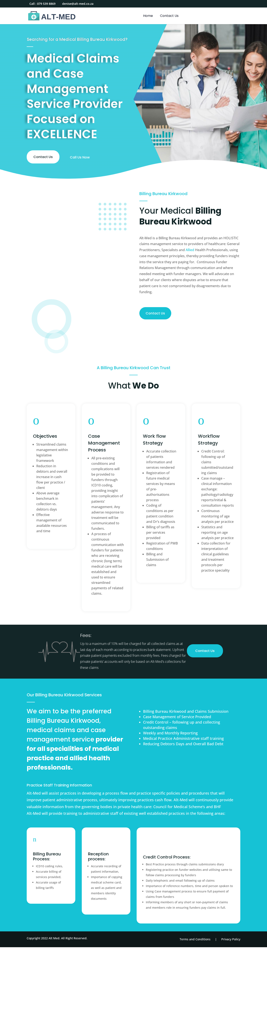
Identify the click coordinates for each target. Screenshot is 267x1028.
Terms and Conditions (195, 939)
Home (148, 16)
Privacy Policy (230, 939)
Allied (190, 250)
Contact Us (169, 16)
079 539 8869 (46, 4)
